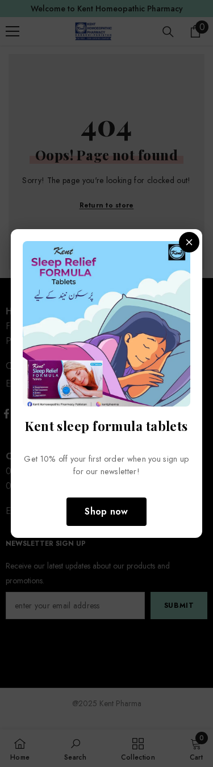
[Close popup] (189, 242)
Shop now (106, 511)
